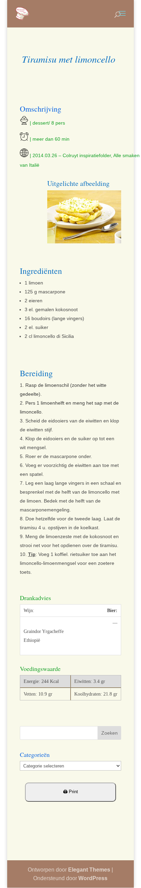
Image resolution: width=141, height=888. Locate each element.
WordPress (92, 878)
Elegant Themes (89, 870)
